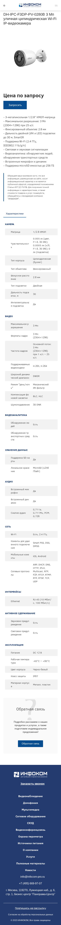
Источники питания (30, 843)
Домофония (30, 803)
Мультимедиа (30, 809)
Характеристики (15, 213)
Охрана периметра (30, 836)
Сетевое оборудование (31, 816)
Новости (30, 870)
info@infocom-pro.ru (32, 876)
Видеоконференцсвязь (30, 830)
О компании (30, 850)
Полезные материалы (30, 863)
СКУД (30, 823)
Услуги (30, 856)
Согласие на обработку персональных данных (30, 914)
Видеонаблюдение (30, 796)
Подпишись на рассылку (30, 908)
